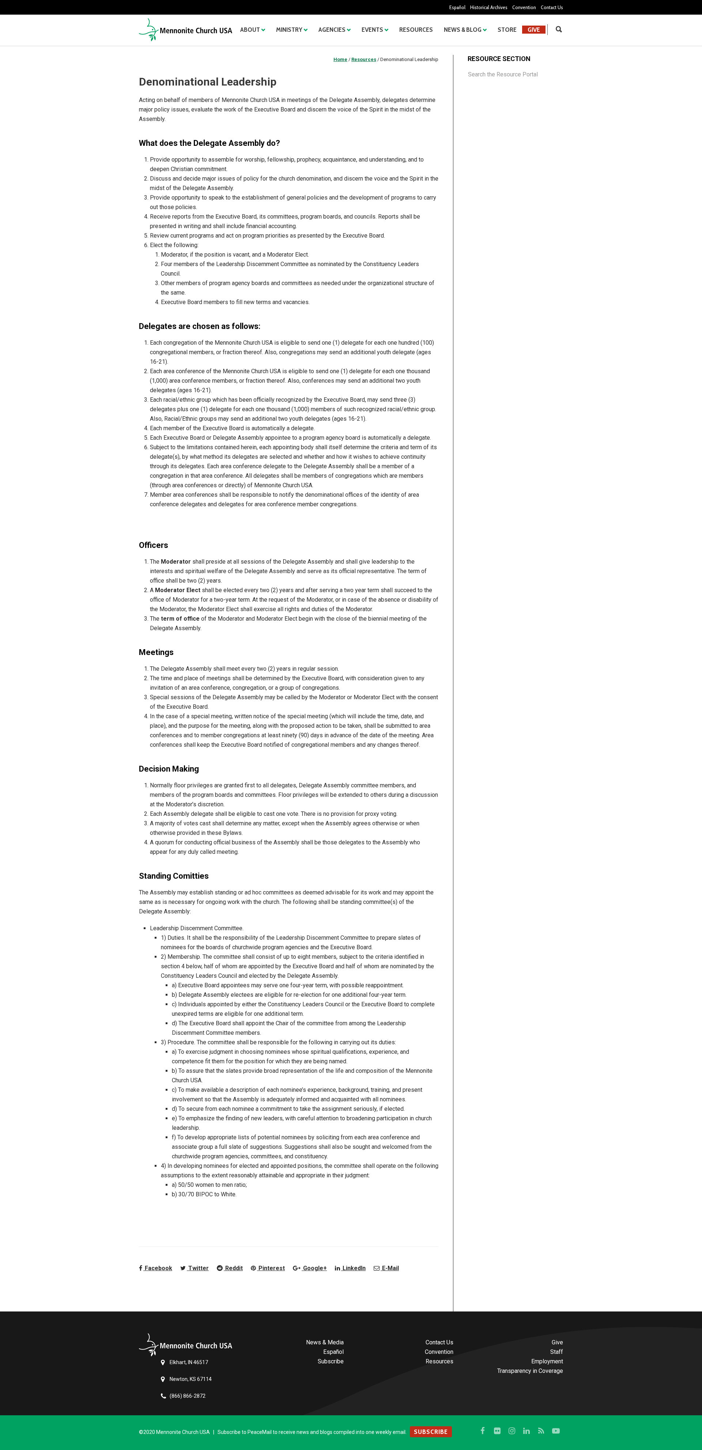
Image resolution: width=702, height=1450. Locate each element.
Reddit (233, 1268)
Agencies (332, 30)
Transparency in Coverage (530, 1370)
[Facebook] (482, 1431)
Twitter (198, 1268)
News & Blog (463, 30)
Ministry (289, 30)
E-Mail (390, 1268)
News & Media (325, 1342)
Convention (524, 7)
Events (372, 30)
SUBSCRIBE (431, 1432)
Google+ (314, 1268)
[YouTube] (555, 1431)
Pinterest (271, 1268)
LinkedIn (353, 1268)
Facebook (157, 1268)
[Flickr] (497, 1431)
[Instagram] (512, 1431)
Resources (416, 30)
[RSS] (541, 1431)
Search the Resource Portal (503, 74)
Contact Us (552, 7)
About (250, 30)
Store (507, 30)
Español (457, 7)
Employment (547, 1361)
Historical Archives (488, 7)
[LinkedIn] (526, 1431)
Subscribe (331, 1361)
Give (534, 30)
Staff (556, 1351)
